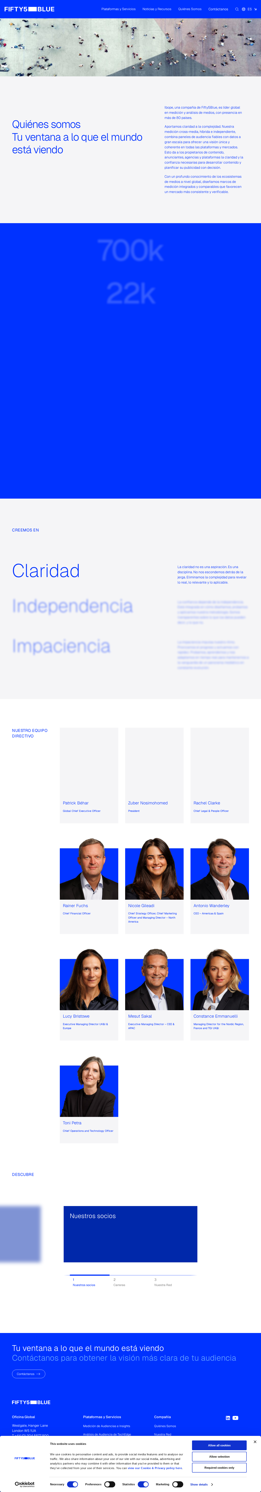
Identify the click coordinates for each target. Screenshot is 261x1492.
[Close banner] (255, 1441)
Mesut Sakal (140, 1016)
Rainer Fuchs (75, 905)
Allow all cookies (219, 1445)
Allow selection (219, 1456)
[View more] (74, 1250)
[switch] (109, 1484)
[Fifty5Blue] (29, 9)
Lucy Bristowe (76, 1016)
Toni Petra (72, 1122)
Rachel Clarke (207, 803)
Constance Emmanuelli (216, 1016)
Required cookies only (219, 1467)
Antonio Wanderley (211, 905)
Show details (199, 1484)
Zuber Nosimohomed (148, 803)
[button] (118, 9)
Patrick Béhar (76, 803)
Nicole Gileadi (141, 905)
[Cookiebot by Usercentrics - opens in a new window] (24, 1484)
